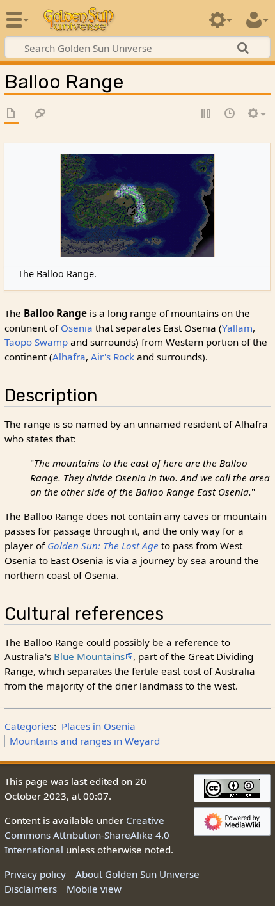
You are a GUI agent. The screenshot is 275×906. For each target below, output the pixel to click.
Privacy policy (35, 874)
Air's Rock (112, 356)
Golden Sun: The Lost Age (103, 545)
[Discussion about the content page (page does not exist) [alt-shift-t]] (40, 114)
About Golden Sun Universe (137, 874)
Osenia (77, 327)
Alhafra (69, 356)
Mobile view (94, 888)
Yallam (237, 327)
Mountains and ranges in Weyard (85, 740)
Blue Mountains (89, 656)
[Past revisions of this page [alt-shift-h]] (230, 114)
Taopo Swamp (36, 342)
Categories (29, 726)
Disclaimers (30, 888)
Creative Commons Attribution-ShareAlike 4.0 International (86, 835)
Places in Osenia (98, 726)
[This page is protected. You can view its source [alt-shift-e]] (207, 114)
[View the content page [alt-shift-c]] (11, 114)
